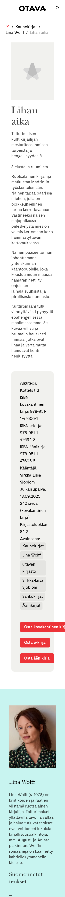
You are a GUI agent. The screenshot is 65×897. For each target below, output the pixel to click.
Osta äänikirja (37, 658)
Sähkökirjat (32, 596)
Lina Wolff (15, 32)
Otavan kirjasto (29, 568)
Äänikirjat (31, 605)
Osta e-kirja (35, 642)
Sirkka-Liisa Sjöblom (32, 584)
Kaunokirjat (26, 26)
